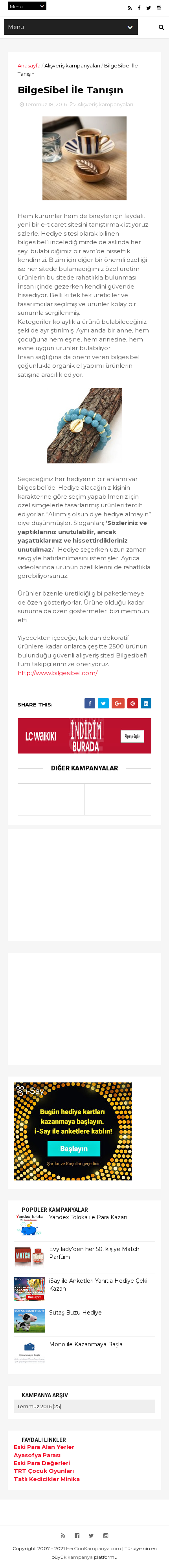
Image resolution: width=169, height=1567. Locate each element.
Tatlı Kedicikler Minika (47, 1479)
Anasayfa (29, 65)
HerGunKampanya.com (93, 1548)
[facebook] (139, 8)
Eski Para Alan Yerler (44, 1447)
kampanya (80, 1557)
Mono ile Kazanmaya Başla (86, 1344)
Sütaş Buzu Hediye (75, 1312)
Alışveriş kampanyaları (72, 65)
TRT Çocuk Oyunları (44, 1470)
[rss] (130, 8)
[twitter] (148, 8)
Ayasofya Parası (37, 1455)
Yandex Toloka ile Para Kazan (88, 1217)
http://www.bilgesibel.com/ (57, 673)
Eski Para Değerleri (42, 1463)
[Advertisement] (63, 884)
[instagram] (159, 8)
